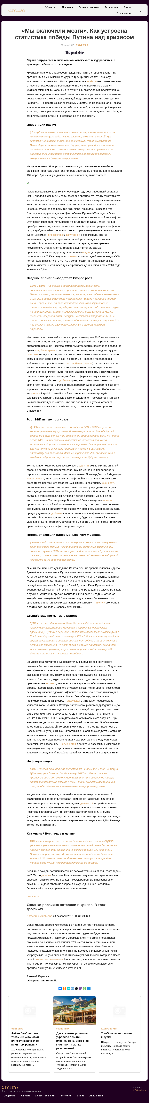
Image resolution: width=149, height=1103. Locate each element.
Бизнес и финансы (89, 7)
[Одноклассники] (64, 988)
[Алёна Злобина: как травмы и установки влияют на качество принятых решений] (29, 1010)
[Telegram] (72, 988)
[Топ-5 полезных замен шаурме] (119, 1010)
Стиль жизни (124, 13)
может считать (35, 478)
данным (73, 256)
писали (100, 602)
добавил (64, 380)
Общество (50, 7)
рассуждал (73, 700)
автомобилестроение (79, 363)
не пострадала (71, 298)
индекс (86, 252)
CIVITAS (17, 10)
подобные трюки (45, 350)
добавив (56, 513)
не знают (51, 683)
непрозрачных (55, 234)
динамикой (87, 803)
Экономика (62, 1029)
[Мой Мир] (89, 988)
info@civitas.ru (139, 1090)
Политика (67, 7)
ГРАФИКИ (33, 896)
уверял (35, 393)
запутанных (73, 234)
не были (92, 81)
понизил (108, 500)
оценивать (108, 482)
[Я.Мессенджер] (68, 988)
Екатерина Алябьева (40, 916)
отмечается (69, 744)
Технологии (111, 7)
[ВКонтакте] (60, 988)
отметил (36, 307)
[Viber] (80, 988)
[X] (76, 988)
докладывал (99, 627)
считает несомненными (49, 959)
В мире (127, 7)
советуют (32, 354)
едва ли (84, 465)
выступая (101, 140)
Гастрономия (109, 1029)
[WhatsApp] (84, 988)
